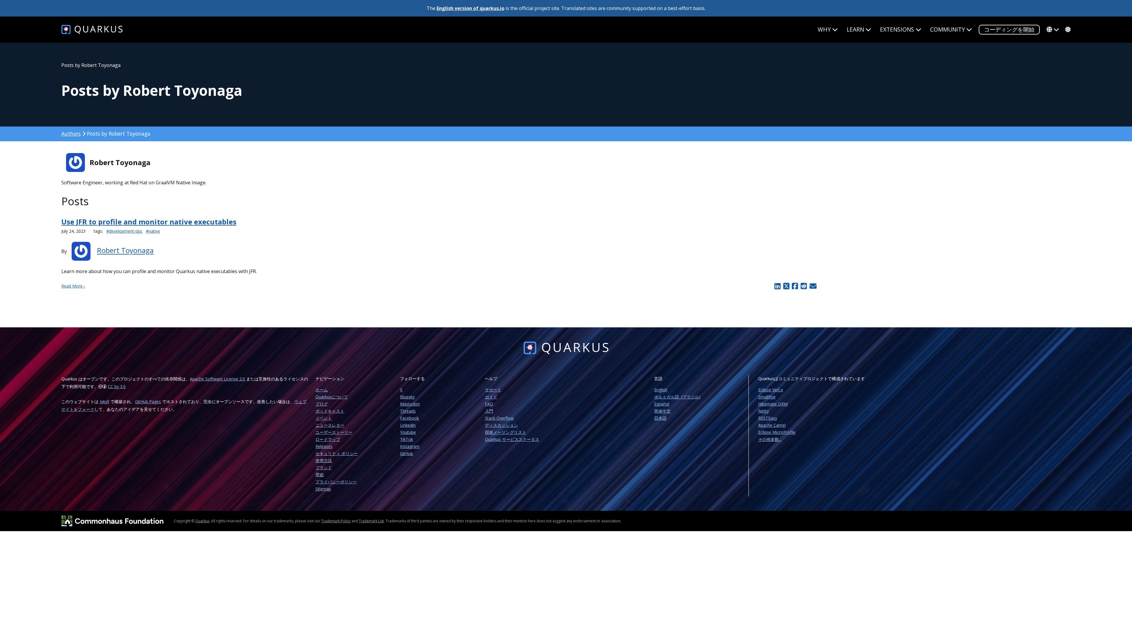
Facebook (409, 418)
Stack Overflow (499, 418)
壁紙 (319, 474)
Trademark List (371, 520)
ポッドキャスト (329, 411)
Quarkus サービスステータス (512, 439)
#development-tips (124, 231)
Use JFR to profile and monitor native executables (148, 221)
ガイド (491, 397)
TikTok (406, 439)
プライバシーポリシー (336, 482)
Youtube (408, 432)
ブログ (321, 404)
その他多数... (769, 439)
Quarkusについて (331, 397)
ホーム (321, 390)
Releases (324, 446)
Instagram (409, 446)
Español (661, 404)
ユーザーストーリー (334, 432)
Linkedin (408, 425)
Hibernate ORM (773, 404)
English (660, 390)
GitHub (406, 453)
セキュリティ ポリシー (336, 453)
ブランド (323, 467)
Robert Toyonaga (125, 250)
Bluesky (407, 397)
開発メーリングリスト (505, 432)
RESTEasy (767, 418)
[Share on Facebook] (795, 286)
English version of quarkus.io (470, 8)
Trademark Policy (336, 520)
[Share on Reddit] (803, 286)
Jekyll (104, 401)
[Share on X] (786, 286)
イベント (323, 418)
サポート (493, 390)
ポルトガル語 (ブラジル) (677, 397)
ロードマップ (327, 439)
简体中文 (662, 411)
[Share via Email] (812, 286)
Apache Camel (772, 425)
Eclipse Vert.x (770, 390)
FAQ (489, 404)
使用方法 (323, 460)
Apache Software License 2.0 (217, 379)
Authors (71, 133)
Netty (763, 411)
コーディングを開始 (1009, 29)
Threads (408, 411)
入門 (489, 411)
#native (153, 231)
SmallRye (767, 397)
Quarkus (202, 520)
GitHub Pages (148, 401)
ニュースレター (329, 425)
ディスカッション (501, 425)
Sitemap (323, 489)
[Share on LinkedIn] (777, 286)
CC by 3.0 (117, 386)
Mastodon (410, 404)
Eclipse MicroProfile (777, 432)
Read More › (73, 286)
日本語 (660, 418)
